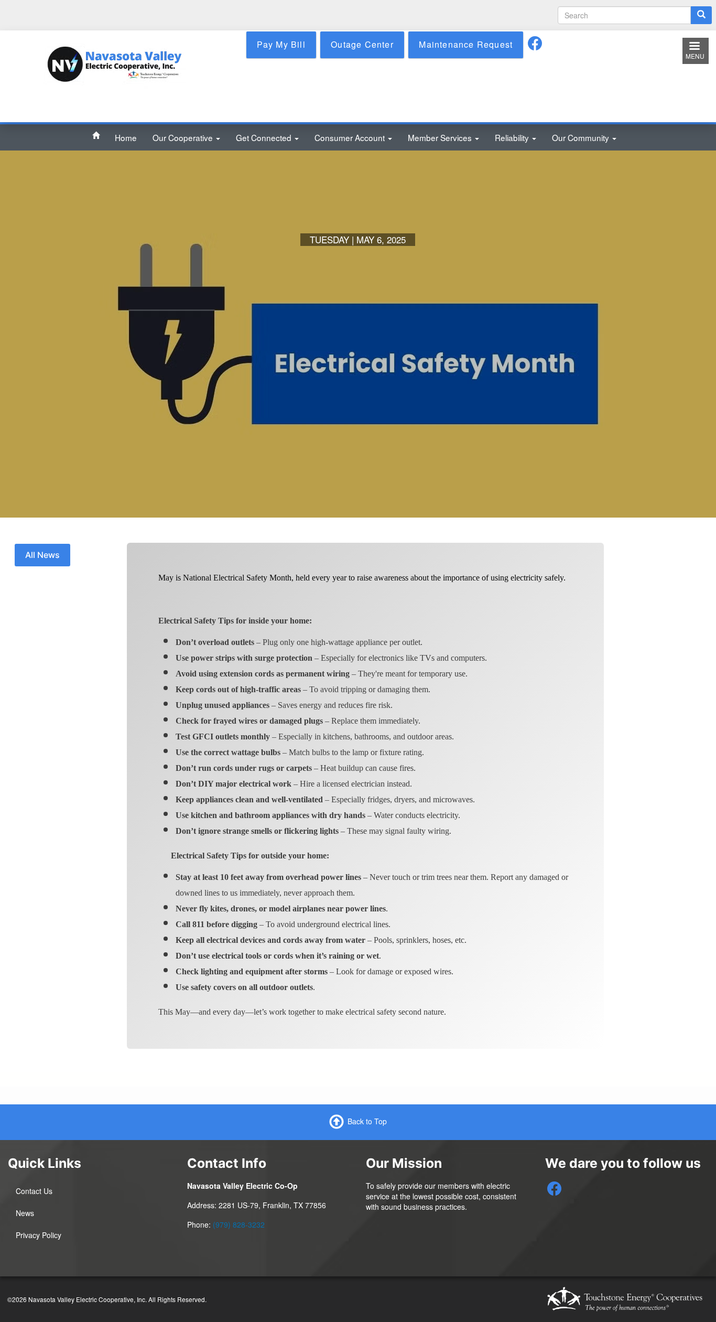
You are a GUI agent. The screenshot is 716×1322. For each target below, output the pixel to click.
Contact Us (34, 1191)
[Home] (114, 63)
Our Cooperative (184, 137)
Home (126, 137)
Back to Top (367, 1120)
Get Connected (265, 137)
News (25, 1213)
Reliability (513, 137)
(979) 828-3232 (239, 1224)
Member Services (441, 137)
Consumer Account (350, 137)
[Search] (701, 15)
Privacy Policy (38, 1235)
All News (42, 555)
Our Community (581, 137)
